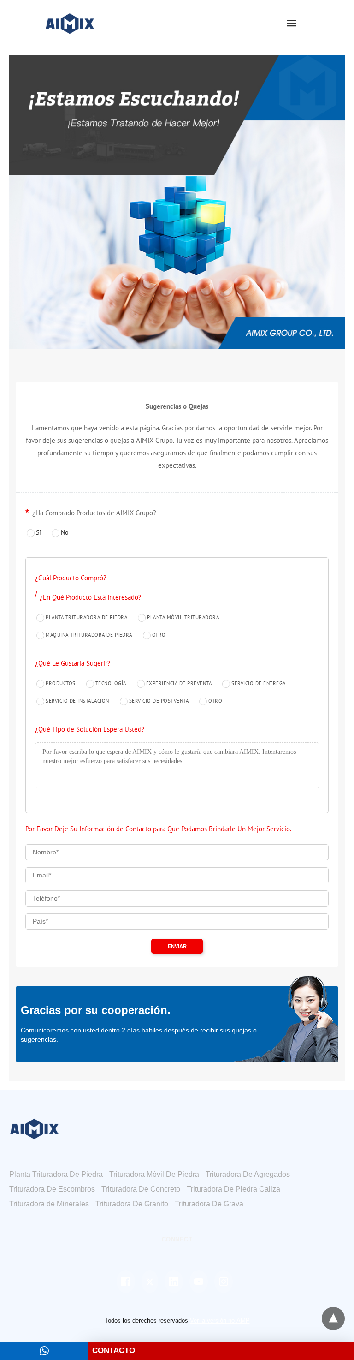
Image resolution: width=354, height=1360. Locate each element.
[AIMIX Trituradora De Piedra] (70, 23)
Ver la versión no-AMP (220, 1320)
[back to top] (333, 1318)
